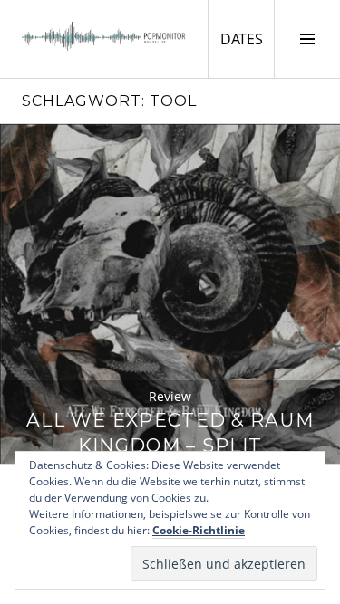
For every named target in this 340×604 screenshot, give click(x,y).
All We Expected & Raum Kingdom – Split (170, 432)
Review (170, 396)
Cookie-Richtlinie (198, 530)
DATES (247, 38)
